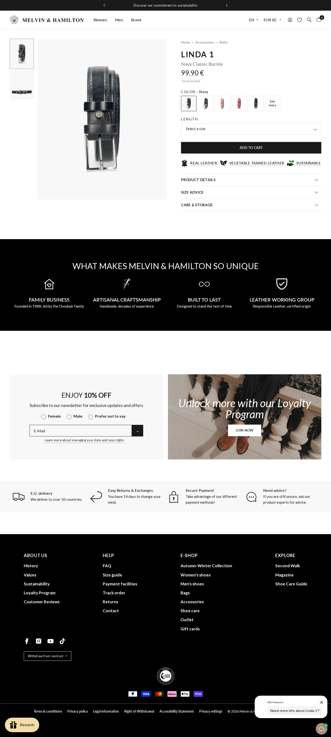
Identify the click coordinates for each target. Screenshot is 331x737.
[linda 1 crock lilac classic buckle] (222, 103)
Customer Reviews (42, 601)
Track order (114, 592)
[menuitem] (100, 20)
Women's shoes (196, 574)
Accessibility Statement (176, 711)
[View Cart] (317, 20)
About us (35, 555)
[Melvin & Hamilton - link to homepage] (47, 19)
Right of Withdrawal (139, 711)
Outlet (187, 619)
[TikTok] (62, 641)
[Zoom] (156, 48)
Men (119, 19)
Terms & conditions (48, 711)
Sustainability (37, 583)
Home (185, 42)
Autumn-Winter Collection (206, 565)
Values (30, 574)
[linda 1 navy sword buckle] (205, 103)
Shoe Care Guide (291, 583)
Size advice (192, 192)
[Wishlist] (300, 20)
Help (108, 555)
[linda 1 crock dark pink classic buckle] (239, 103)
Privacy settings (210, 711)
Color (194, 91)
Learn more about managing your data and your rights (84, 440)
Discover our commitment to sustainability (165, 5)
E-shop (189, 555)
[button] (244, 430)
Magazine (284, 574)
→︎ (137, 430)
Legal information (106, 711)
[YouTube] (50, 641)
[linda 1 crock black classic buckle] (255, 103)
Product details (198, 179)
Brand (136, 19)
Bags (185, 592)
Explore (285, 555)
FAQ (107, 565)
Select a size (195, 128)
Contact (111, 610)
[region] (165, 5)
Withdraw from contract (45, 656)
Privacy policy (77, 711)
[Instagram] (39, 641)
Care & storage (197, 205)
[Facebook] (27, 641)
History (31, 565)
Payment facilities (120, 583)
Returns (110, 601)
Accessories (192, 601)
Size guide (112, 574)
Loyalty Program (39, 592)
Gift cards (190, 628)
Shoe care (190, 610)
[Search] (309, 20)
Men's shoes (192, 583)
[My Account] (290, 20)
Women (100, 19)
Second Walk (287, 565)
